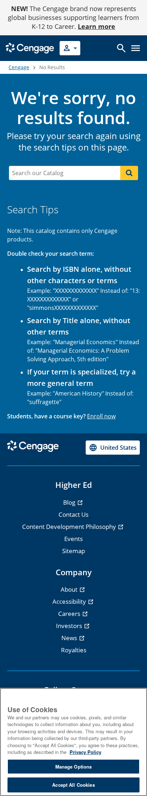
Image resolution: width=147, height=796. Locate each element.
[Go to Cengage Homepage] (30, 47)
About (70, 589)
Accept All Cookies (73, 784)
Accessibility (69, 601)
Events (73, 539)
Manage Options (73, 766)
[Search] (129, 173)
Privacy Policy (85, 752)
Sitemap (73, 551)
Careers (70, 613)
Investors (69, 626)
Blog (70, 502)
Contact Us (73, 514)
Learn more (96, 26)
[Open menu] (135, 48)
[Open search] (121, 48)
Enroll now (101, 416)
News (69, 638)
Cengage (19, 67)
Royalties (73, 650)
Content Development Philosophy (69, 526)
